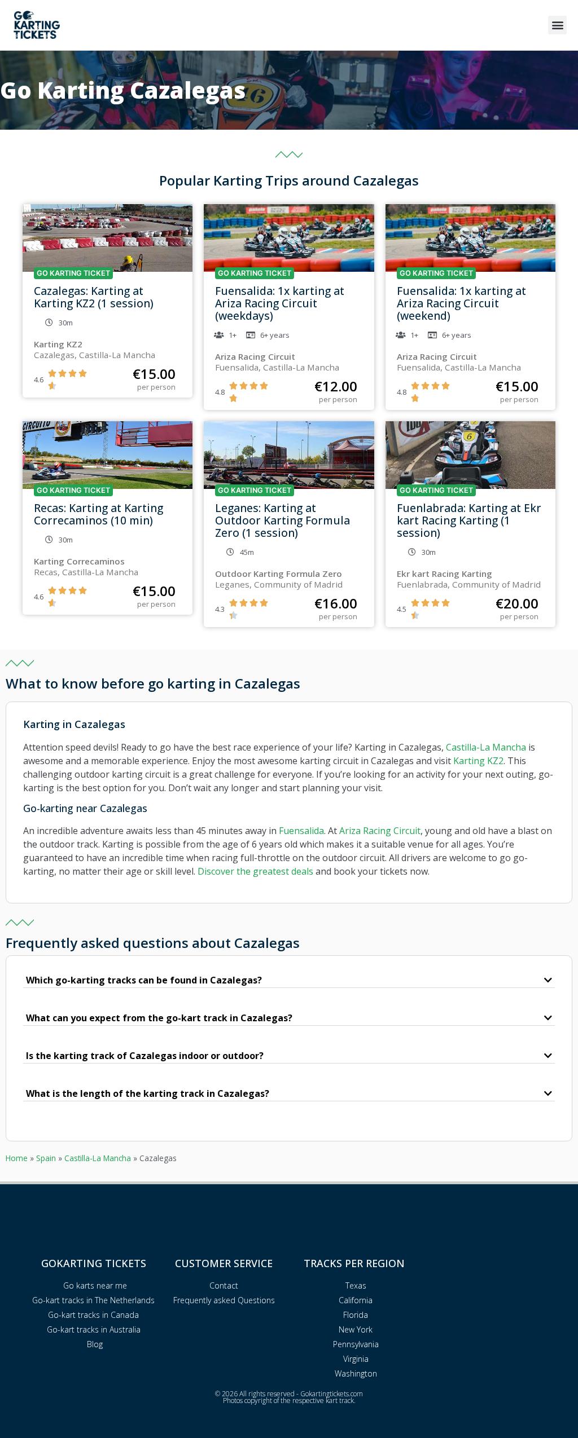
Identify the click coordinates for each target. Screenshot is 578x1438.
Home (17, 1158)
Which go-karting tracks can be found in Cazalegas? (144, 980)
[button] (557, 25)
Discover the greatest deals (255, 871)
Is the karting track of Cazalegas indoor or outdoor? (145, 1055)
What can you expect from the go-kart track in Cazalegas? (159, 1018)
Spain (46, 1158)
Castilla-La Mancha (486, 747)
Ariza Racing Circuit (380, 830)
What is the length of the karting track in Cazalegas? (147, 1093)
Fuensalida (301, 830)
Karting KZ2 (478, 761)
